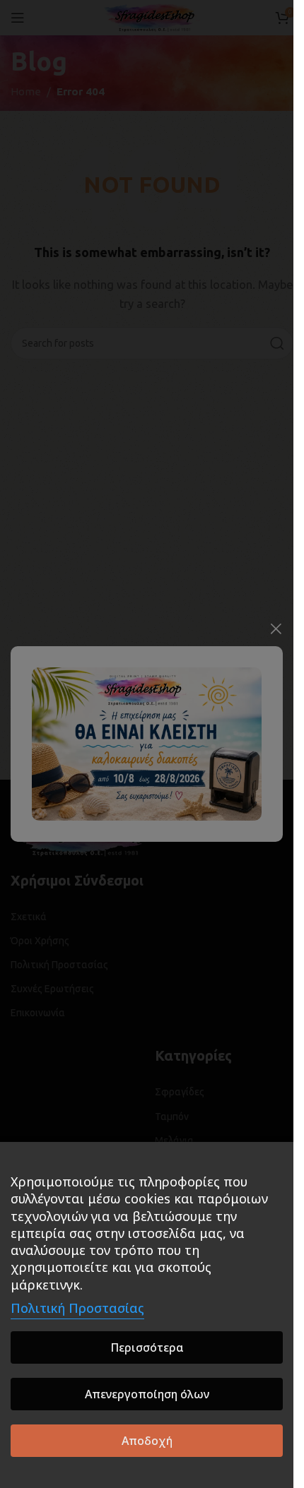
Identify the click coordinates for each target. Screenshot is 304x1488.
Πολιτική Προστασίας (77, 1307)
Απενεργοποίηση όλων (147, 1394)
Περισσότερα (147, 1347)
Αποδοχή (147, 1440)
